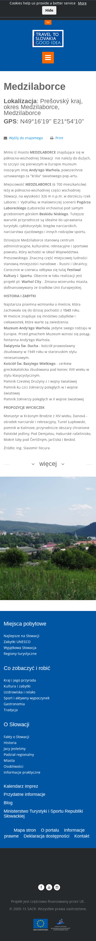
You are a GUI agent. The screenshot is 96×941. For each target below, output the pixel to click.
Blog (8, 802)
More (82, 3)
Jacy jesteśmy (15, 748)
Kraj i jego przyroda (20, 680)
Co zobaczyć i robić (27, 668)
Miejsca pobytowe (25, 624)
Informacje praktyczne (22, 772)
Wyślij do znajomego (26, 138)
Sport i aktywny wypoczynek (26, 698)
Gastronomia (14, 704)
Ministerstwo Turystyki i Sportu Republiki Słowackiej (43, 814)
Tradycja (11, 709)
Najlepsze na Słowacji (21, 635)
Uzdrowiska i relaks (19, 692)
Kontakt (81, 836)
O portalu (50, 830)
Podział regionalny (19, 754)
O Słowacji (16, 724)
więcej (48, 463)
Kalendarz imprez (21, 786)
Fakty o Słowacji (16, 736)
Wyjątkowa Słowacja (20, 647)
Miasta (9, 760)
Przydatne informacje (24, 794)
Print (59, 138)
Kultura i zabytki (17, 686)
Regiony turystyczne (20, 653)
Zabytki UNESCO (17, 641)
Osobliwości (13, 766)
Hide (49, 10)
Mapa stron (25, 830)
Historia (10, 742)
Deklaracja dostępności (46, 836)
